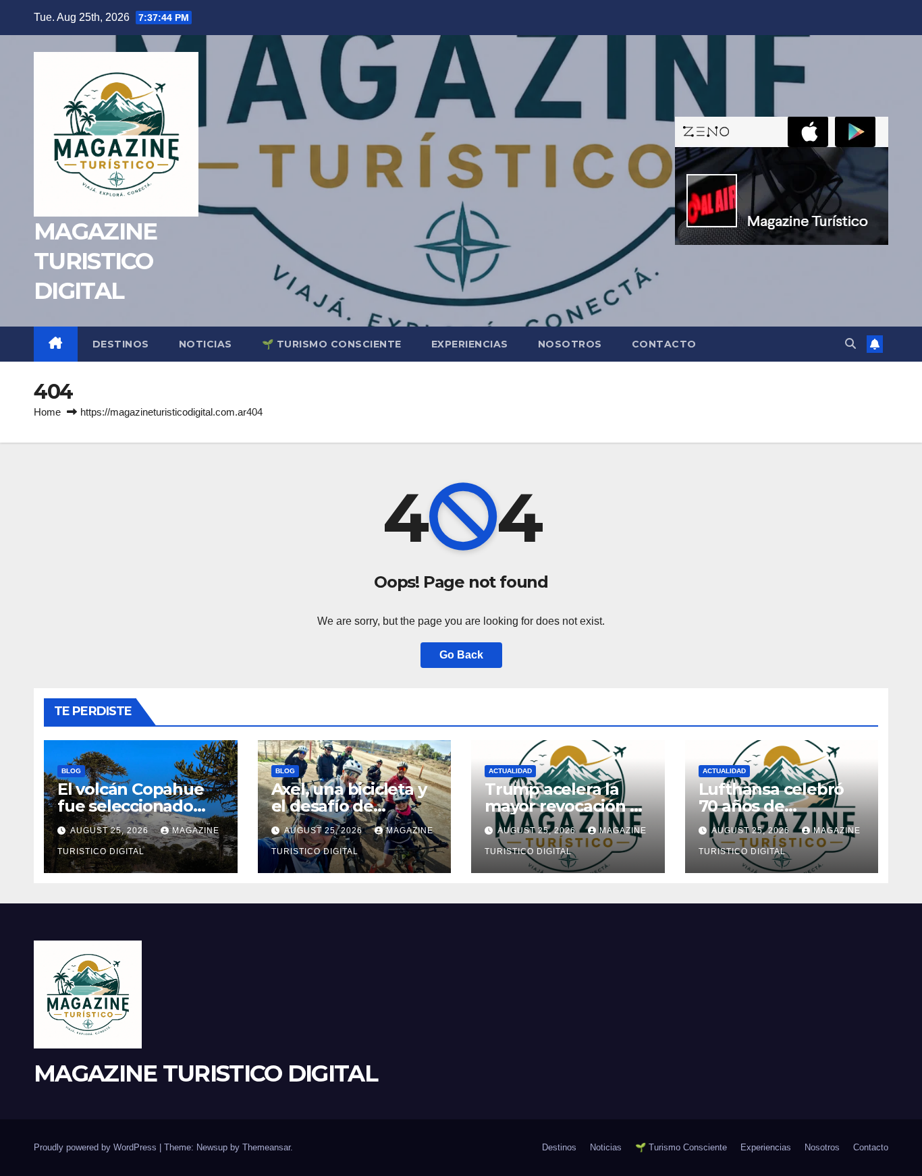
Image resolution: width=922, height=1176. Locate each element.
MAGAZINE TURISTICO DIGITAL (95, 261)
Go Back (461, 655)
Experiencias (469, 344)
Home (47, 412)
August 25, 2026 (110, 830)
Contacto (664, 344)
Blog (71, 771)
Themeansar (266, 1147)
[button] (850, 343)
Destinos (120, 344)
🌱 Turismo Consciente (332, 344)
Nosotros (570, 344)
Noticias (205, 344)
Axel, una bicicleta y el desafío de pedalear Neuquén (349, 806)
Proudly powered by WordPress (96, 1147)
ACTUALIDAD (510, 771)
